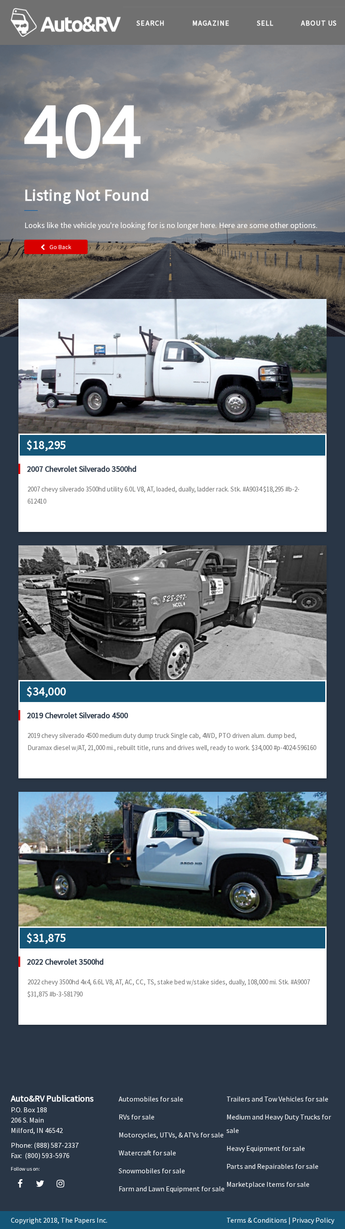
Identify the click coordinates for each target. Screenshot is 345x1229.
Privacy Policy (313, 1220)
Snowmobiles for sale (152, 1170)
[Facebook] (20, 1184)
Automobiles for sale (151, 1098)
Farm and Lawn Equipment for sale (172, 1188)
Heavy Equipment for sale (265, 1148)
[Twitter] (40, 1184)
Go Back (60, 247)
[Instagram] (60, 1184)
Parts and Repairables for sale (272, 1166)
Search (151, 22)
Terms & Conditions (256, 1220)
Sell (265, 22)
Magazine (211, 22)
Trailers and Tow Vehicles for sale (277, 1098)
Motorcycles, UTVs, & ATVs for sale (171, 1134)
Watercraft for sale (147, 1152)
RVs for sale (137, 1116)
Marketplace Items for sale (268, 1184)
